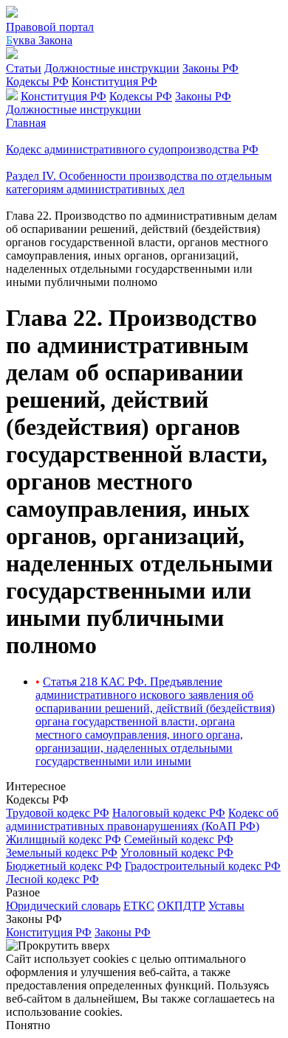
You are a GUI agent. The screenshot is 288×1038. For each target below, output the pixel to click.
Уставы (226, 905)
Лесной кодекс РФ (52, 879)
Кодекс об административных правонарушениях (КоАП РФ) (142, 819)
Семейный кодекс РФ (178, 839)
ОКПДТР (181, 905)
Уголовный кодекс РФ (176, 852)
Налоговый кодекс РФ (168, 813)
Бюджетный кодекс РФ (64, 866)
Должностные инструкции (111, 68)
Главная (26, 122)
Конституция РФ (114, 81)
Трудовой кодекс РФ (57, 813)
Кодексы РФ (37, 81)
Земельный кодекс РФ (61, 852)
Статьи (23, 68)
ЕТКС (138, 905)
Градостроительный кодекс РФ (203, 866)
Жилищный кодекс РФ (63, 839)
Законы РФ (210, 68)
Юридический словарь (63, 905)
